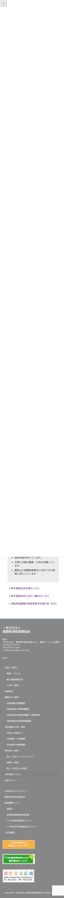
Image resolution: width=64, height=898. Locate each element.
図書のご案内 (13, 762)
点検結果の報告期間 (16, 745)
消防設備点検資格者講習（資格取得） (24, 715)
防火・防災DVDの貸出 (17, 768)
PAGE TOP (59, 867)
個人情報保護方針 (15, 679)
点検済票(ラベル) (12, 774)
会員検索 (9, 691)
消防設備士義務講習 (16, 703)
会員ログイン (11, 780)
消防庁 (10, 809)
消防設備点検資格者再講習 (19, 721)
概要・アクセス (14, 673)
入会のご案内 (13, 685)
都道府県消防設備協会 (15, 797)
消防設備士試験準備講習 (18, 709)
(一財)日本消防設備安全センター (22, 826)
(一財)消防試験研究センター (20, 821)
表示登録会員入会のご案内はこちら (30, 595)
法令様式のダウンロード (16, 791)
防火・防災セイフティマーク (20, 756)
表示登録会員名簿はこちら (25, 588)
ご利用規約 (10, 832)
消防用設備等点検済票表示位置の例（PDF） (34, 603)
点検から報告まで (15, 733)
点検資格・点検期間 (16, 739)
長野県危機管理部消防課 (18, 815)
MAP (5, 658)
